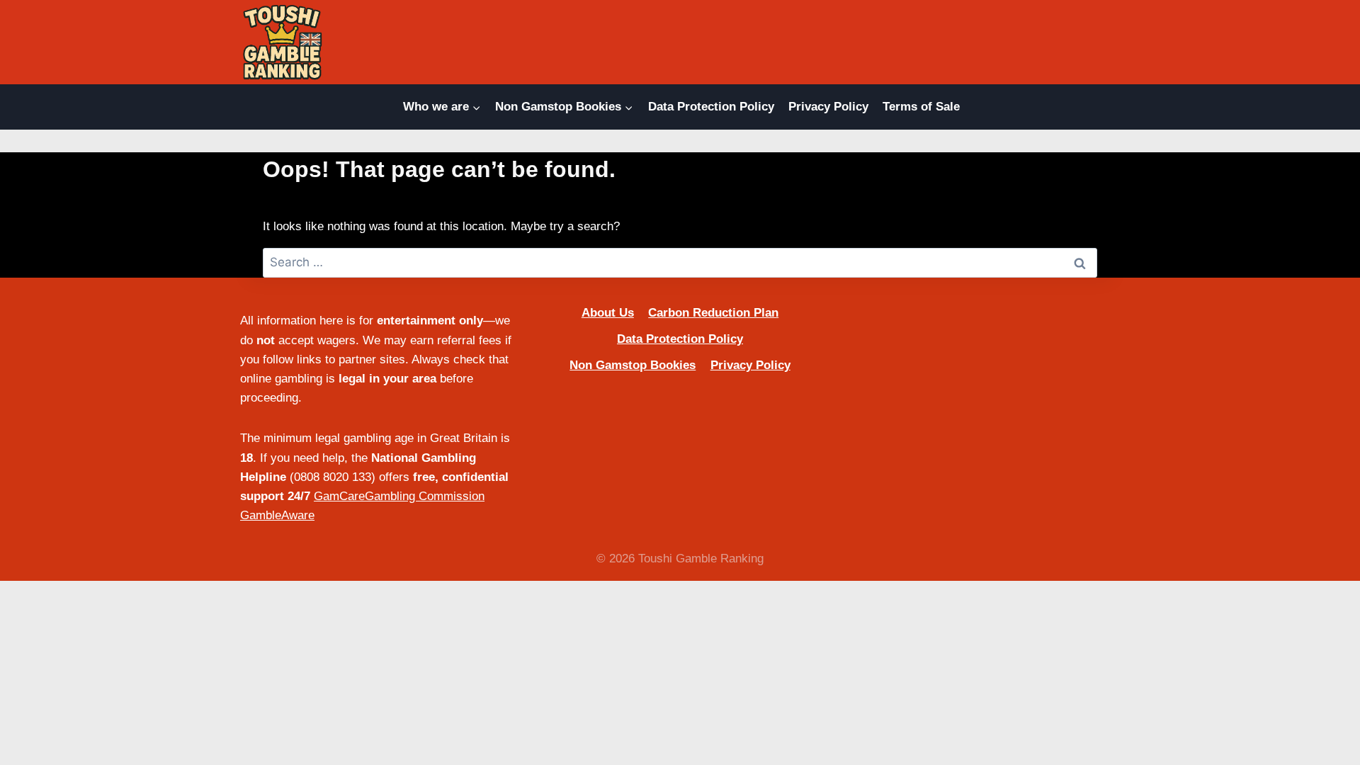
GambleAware (277, 515)
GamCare (339, 496)
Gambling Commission (424, 496)
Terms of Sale (921, 106)
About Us (608, 312)
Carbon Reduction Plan (713, 312)
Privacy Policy (828, 106)
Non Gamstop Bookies (633, 365)
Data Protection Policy (711, 106)
